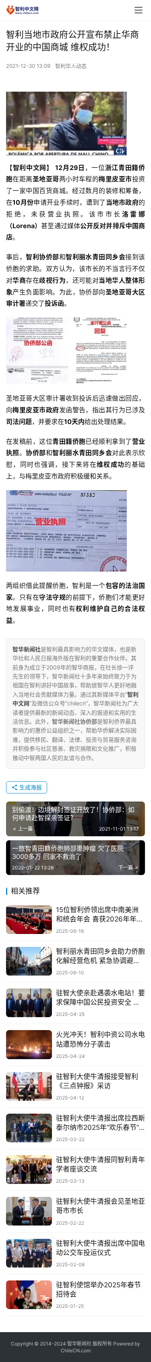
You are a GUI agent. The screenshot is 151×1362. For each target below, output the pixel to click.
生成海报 (30, 787)
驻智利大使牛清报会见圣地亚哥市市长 (100, 1206)
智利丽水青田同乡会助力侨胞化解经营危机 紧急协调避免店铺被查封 (100, 956)
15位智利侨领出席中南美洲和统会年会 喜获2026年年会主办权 (99, 915)
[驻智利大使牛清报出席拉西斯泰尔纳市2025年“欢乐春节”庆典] (29, 1128)
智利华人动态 (71, 66)
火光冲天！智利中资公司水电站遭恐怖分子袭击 (100, 1039)
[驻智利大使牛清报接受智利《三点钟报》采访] (29, 1086)
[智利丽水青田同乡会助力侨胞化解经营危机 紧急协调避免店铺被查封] (29, 961)
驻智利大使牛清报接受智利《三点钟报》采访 (97, 1081)
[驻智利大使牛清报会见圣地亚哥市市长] (29, 1211)
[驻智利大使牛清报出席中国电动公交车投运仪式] (29, 1253)
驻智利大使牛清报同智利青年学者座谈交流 (100, 1164)
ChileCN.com (76, 1350)
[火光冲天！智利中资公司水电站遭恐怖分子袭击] (29, 1044)
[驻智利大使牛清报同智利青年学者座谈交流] (29, 1169)
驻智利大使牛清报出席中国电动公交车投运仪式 (100, 1248)
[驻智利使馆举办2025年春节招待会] (29, 1294)
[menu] (138, 10)
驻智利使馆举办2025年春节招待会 (98, 1289)
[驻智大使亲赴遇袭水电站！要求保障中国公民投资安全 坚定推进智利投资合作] (29, 1002)
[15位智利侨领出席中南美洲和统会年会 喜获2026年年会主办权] (29, 919)
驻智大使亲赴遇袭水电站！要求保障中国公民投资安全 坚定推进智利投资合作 (100, 998)
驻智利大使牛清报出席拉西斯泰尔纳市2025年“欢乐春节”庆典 (100, 1123)
